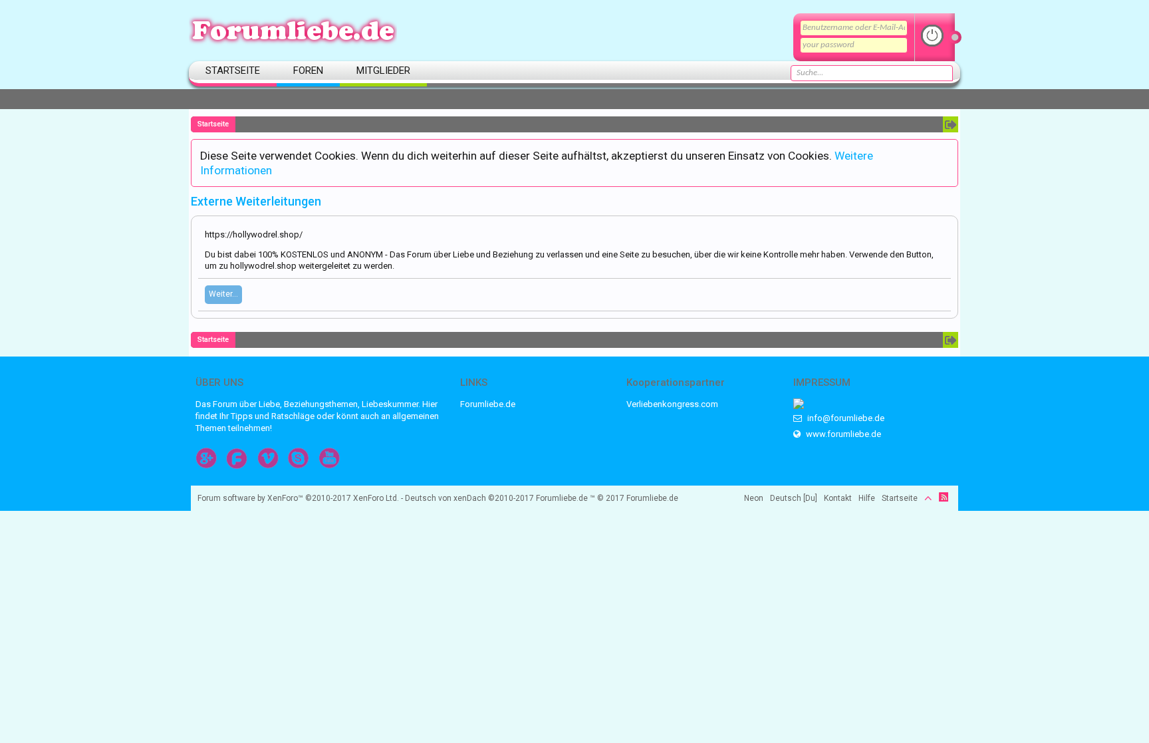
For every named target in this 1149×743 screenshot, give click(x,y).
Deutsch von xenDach (469, 498)
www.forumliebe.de (842, 434)
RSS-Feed (943, 497)
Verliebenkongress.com (672, 404)
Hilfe (866, 498)
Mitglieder (383, 70)
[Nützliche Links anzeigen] (950, 124)
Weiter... (223, 294)
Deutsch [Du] (793, 498)
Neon (753, 498)
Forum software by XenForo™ (298, 498)
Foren (308, 70)
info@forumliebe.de (844, 418)
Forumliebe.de (487, 404)
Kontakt (838, 498)
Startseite (232, 70)
